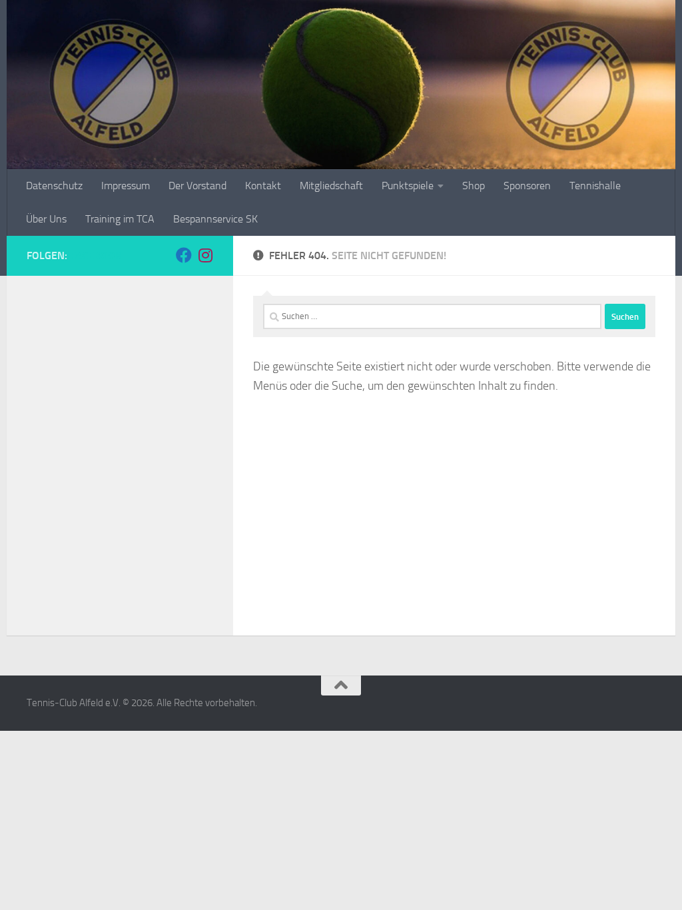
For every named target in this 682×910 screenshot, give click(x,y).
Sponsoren (527, 185)
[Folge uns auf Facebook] (184, 255)
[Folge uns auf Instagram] (205, 255)
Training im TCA (120, 219)
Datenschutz (54, 185)
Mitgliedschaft (331, 185)
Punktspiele (408, 185)
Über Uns (46, 219)
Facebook (95, 255)
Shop (473, 185)
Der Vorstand (197, 185)
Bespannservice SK (215, 219)
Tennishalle (595, 185)
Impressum (125, 185)
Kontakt (263, 185)
